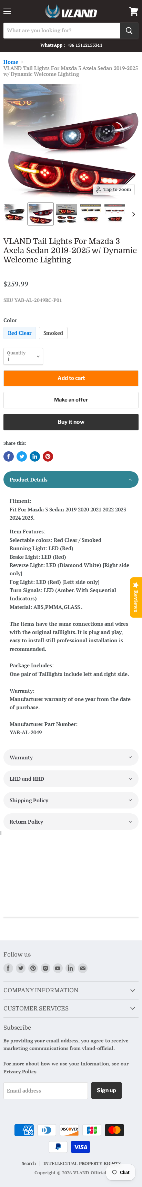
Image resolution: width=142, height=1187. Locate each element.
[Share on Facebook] (8, 456)
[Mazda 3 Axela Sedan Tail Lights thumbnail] (15, 214)
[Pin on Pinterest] (48, 456)
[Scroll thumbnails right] (132, 214)
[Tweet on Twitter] (22, 456)
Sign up (106, 1090)
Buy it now (71, 422)
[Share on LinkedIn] (35, 456)
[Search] (129, 30)
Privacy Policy (19, 1071)
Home (10, 62)
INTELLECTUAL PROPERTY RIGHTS (82, 1163)
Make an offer (71, 400)
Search (29, 1163)
